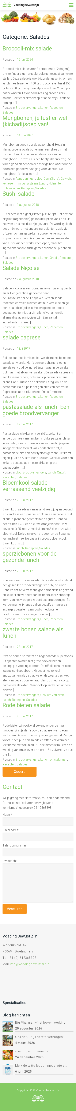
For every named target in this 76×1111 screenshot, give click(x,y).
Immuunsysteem (27, 183)
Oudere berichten (19, 773)
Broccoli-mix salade (27, 49)
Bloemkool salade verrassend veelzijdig (29, 486)
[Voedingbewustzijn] (7, 5)
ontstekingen (11, 188)
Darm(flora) (51, 178)
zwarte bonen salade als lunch (33, 632)
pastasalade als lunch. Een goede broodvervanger (36, 410)
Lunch (44, 108)
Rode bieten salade (26, 705)
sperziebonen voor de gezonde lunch (30, 557)
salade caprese (22, 338)
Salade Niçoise (21, 268)
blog (39, 178)
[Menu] (71, 5)
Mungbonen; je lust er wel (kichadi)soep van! (35, 121)
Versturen (14, 909)
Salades (8, 112)
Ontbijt (54, 258)
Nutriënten (55, 183)
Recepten (56, 108)
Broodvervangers (27, 108)
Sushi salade (18, 194)
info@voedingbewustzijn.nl (30, 964)
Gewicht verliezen (52, 695)
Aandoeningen (25, 178)
